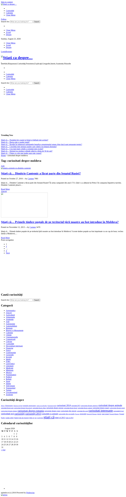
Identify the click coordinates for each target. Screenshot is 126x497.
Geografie (10, 355)
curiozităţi (19, 413)
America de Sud (18, 405)
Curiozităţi (10, 11)
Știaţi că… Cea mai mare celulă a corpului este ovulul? (22, 149)
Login (3, 52)
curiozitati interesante (101, 410)
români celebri (9, 418)
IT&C (8, 361)
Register (9, 52)
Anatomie (10, 319)
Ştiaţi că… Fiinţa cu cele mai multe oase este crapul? (21, 153)
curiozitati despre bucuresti (23, 408)
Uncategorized (11, 392)
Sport (8, 381)
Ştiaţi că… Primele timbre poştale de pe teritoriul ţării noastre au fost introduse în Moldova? (60, 222)
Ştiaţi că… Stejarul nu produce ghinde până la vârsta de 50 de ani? (26, 151)
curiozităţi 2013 (33, 413)
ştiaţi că (49, 417)
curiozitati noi (7, 413)
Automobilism (11, 326)
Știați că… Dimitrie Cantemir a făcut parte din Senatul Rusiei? (41, 173)
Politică (9, 377)
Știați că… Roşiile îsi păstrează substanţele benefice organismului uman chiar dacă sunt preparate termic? (41, 144)
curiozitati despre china (39, 408)
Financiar (9, 348)
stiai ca (31, 418)
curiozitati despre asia (7, 408)
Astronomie (10, 324)
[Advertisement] (63, 114)
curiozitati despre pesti (117, 408)
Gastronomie (11, 353)
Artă (2, 166)
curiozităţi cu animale (50, 414)
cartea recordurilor (41, 405)
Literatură (9, 366)
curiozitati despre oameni (85, 408)
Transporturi (10, 388)
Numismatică (11, 375)
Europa (77, 414)
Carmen (31, 179)
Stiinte (8, 384)
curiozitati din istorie (68, 411)
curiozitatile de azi (118, 411)
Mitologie (9, 370)
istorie (99, 414)
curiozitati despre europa (54, 408)
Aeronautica (10, 310)
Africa (3, 405)
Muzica (9, 372)
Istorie (8, 359)
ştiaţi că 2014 (69, 418)
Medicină (9, 368)
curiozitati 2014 (64, 405)
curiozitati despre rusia (52, 411)
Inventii (9, 357)
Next (8, 253)
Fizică (8, 350)
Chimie (9, 335)
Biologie (9, 328)
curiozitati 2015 (75, 405)
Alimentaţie (10, 317)
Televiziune (10, 386)
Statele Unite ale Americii (21, 418)
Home (3, 155)
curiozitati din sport (82, 411)
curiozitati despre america (89, 406)
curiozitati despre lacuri (70, 408)
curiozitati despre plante (9, 411)
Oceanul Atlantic (114, 414)
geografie (83, 414)
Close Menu (10, 15)
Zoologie (9, 395)
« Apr (3, 450)
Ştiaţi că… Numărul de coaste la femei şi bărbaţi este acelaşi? (24, 140)
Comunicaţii (10, 339)
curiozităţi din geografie (67, 414)
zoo (36, 418)
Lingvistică (10, 364)
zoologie (40, 418)
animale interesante (29, 406)
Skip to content (7, 2)
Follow (4, 19)
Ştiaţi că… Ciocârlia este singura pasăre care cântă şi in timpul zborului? (29, 147)
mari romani (105, 414)
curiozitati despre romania (31, 410)
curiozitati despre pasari (101, 408)
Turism (8, 390)
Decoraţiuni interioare (14, 346)
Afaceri (4, 191)
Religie (8, 379)
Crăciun (9, 341)
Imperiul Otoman (92, 414)
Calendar (9, 13)
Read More (5, 189)
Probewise (30, 493)
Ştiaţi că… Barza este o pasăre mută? (15, 142)
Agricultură (10, 315)
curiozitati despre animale (110, 405)
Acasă (8, 32)
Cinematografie (12, 337)
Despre (8, 35)
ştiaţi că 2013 (60, 418)
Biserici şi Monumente (14, 330)
